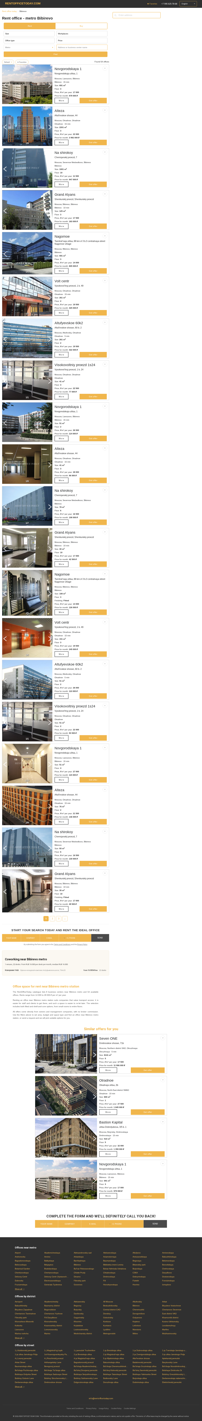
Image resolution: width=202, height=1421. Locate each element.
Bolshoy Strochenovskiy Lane (56, 1378)
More (61, 100)
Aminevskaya (168, 1253)
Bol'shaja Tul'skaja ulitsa (54, 1370)
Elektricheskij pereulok (172, 1382)
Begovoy (77, 1306)
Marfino (165, 1329)
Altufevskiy (67, 333)
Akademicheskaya (52, 1253)
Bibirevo (76, 78)
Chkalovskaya (109, 1273)
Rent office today (9, 11)
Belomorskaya (168, 1261)
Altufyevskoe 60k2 (69, 323)
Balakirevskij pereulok (142, 1362)
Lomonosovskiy (51, 1329)
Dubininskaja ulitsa (141, 1382)
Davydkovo (167, 1273)
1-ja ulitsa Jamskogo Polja (26, 1354)
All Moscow (108, 1302)
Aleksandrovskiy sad (83, 1253)
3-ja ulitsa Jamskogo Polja (173, 1354)
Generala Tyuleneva (53, 1285)
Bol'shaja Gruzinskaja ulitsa (144, 1366)
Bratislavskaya (50, 1269)
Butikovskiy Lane (110, 1378)
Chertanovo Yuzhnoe (53, 1313)
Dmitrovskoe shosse (53, 1382)
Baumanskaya (109, 1261)
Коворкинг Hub (12, 970)
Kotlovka (18, 1325)
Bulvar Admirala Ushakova (114, 1269)
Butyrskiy (111, 1132)
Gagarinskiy (79, 1317)
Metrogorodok (109, 1333)
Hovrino (136, 1285)
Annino (47, 1257)
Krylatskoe (78, 1325)
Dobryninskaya (139, 1277)
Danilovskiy (79, 1313)
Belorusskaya (21, 1265)
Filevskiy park (80, 1281)
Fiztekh (136, 1281)
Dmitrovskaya (122, 1132)
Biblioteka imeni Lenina (113, 1265)
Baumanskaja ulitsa (23, 1366)
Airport (18, 1253)
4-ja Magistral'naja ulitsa (84, 1358)
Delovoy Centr (21, 1277)
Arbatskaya (79, 1257)
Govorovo (78, 1285)
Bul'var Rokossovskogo (84, 1269)
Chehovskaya (168, 1269)
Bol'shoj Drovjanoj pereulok (85, 1370)
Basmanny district (52, 1306)
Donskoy (107, 1313)
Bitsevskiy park (139, 1265)
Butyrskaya (137, 1269)
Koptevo (136, 1321)
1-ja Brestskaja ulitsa (112, 1350)
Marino (47, 1333)
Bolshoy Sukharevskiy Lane (86, 1378)
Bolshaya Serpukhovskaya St (86, 1374)
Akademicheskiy (51, 1302)
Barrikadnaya (79, 1261)
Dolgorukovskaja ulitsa (83, 1382)
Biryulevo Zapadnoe (23, 1310)
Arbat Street (20, 1362)
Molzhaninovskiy (169, 1333)
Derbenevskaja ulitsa (24, 1382)
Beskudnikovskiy (110, 1306)
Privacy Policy (82, 944)
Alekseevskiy (79, 1302)
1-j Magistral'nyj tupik (53, 1350)
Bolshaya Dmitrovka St (172, 1370)
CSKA (135, 1273)
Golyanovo (137, 1317)
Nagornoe (62, 236)
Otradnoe (67, 120)
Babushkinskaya (169, 1257)
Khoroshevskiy (50, 1321)
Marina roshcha (21, 1333)
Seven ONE (108, 1038)
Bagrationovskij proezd (84, 1362)
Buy (81, 26)
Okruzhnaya (132, 1048)
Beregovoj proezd (52, 1366)
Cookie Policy (116, 1408)
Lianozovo (67, 78)
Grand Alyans (65, 194)
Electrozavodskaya (52, 1281)
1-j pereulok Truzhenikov (84, 1350)
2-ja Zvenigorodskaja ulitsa (144, 1354)
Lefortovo (137, 1325)
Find (55, 54)
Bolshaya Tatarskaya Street (115, 1374)
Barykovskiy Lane (169, 1362)
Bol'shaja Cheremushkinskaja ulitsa (115, 1366)
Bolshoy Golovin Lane (24, 1378)
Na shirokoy (64, 153)
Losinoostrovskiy (81, 1329)
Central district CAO (111, 1310)
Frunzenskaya (21, 1285)
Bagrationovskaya (22, 1261)
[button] (5, 86)
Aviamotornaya (109, 1257)
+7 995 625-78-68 (169, 4)
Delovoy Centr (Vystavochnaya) (56, 1277)
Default (7, 62)
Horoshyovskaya (110, 1285)
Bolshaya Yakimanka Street (144, 1374)
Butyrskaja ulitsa (140, 1378)
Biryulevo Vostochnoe (171, 1306)
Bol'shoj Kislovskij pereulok (114, 1370)
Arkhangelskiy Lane (52, 1362)
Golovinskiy (108, 1317)
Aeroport (18, 1302)
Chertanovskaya (51, 1273)
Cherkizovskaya (22, 1273)
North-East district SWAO (118, 1090)
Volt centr (62, 281)
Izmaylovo (166, 1285)
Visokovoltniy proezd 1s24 (75, 365)
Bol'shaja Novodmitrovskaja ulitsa (174, 1366)
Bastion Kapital (111, 1122)
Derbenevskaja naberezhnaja (174, 1378)
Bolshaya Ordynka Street (26, 1374)
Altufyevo (137, 1253)
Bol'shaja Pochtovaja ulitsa (26, 1370)
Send (100, 938)
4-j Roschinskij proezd (53, 1358)
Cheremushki (138, 1310)
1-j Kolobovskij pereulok (25, 1350)
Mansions (137, 1329)
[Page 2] (65, 918)
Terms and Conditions (62, 944)
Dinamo (77, 1277)
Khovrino (77, 1321)
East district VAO (169, 1313)
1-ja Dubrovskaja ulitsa (142, 1350)
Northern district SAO (116, 1048)
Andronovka (20, 1257)
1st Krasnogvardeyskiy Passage (56, 1354)
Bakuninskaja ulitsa (111, 1362)
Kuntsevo (107, 1325)
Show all (18, 1289)
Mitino (135, 1333)
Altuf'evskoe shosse (141, 1358)
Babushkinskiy (21, 1306)
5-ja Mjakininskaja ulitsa (113, 1358)
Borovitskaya (167, 1265)
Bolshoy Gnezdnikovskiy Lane (174, 1374)
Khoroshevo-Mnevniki (24, 1321)
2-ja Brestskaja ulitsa (83, 1354)
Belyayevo (48, 1265)
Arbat (164, 1302)
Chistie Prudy (79, 1273)
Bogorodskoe (50, 1310)
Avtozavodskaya (140, 1257)
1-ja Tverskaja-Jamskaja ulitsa (174, 1350)
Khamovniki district (170, 1317)
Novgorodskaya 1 (68, 69)
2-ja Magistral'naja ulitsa (113, 1354)
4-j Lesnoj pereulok (23, 1358)
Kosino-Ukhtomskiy (170, 1321)
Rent (30, 26)
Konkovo (107, 1321)
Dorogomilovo (139, 1313)
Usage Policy (104, 1408)
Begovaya (137, 1261)
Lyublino (106, 1329)
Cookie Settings (130, 1408)
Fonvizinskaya (168, 1281)
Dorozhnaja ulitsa (110, 1382)
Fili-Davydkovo (50, 1317)
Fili (104, 1281)
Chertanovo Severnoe (171, 1310)
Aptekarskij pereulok (171, 1358)
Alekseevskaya (109, 1253)
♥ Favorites (22, 62)
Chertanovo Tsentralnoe (25, 1313)
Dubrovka (19, 1281)
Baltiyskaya (49, 1261)
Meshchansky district (83, 1333)
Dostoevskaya (168, 1277)
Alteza (59, 111)
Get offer (93, 100)
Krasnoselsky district (53, 1325)
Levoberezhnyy (168, 1325)
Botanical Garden (22, 1269)
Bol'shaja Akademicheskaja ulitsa (86, 1366)
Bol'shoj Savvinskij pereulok (145, 1370)
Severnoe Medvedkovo (73, 162)
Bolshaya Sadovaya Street (55, 1374)
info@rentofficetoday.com (101, 1398)
